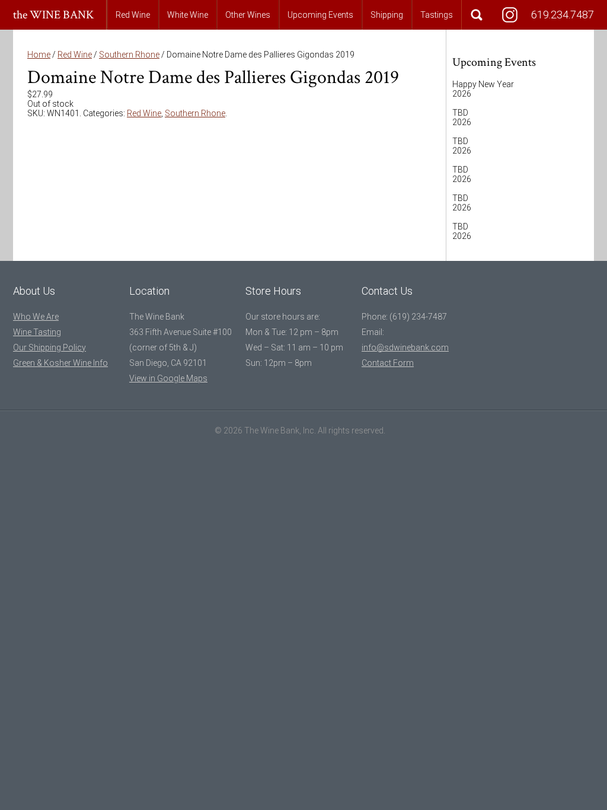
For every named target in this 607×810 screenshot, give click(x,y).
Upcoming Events (320, 15)
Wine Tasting (37, 332)
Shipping (386, 15)
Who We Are (36, 316)
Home (38, 54)
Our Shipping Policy (49, 347)
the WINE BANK (53, 15)
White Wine (187, 15)
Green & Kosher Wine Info (60, 363)
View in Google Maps (168, 378)
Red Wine (133, 15)
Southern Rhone (129, 54)
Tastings (436, 15)
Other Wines (247, 15)
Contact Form (388, 363)
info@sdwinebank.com (405, 347)
